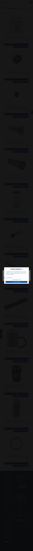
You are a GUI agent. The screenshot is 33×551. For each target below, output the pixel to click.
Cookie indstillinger (9, 277)
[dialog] (16, 275)
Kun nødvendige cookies (16, 279)
